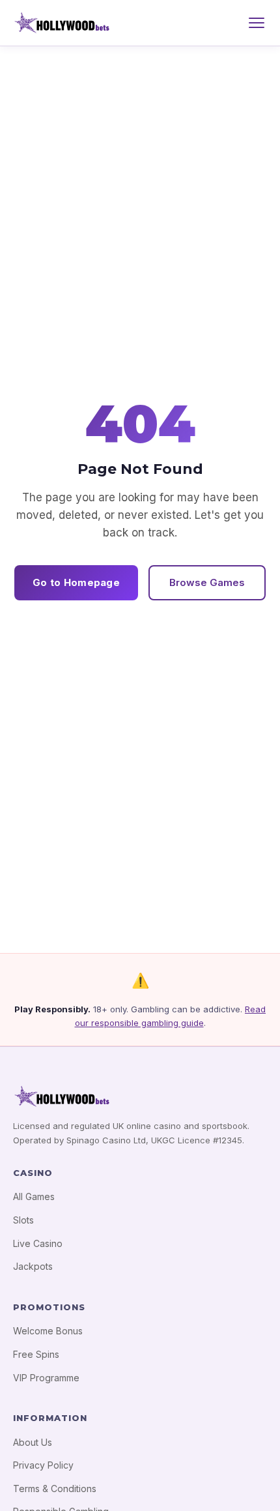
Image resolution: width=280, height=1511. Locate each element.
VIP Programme (46, 1377)
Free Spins (36, 1354)
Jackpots (33, 1266)
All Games (34, 1196)
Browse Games (207, 582)
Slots (23, 1219)
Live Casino (38, 1243)
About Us (32, 1442)
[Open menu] (256, 23)
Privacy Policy (43, 1465)
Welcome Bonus (48, 1330)
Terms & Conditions (54, 1488)
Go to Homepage (76, 582)
